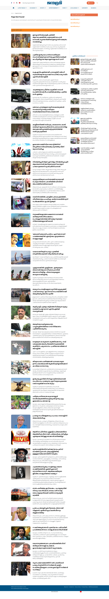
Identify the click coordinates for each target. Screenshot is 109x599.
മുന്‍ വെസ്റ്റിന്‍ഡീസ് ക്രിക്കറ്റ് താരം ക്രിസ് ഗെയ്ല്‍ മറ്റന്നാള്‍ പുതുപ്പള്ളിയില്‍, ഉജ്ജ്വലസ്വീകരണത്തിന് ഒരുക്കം (48, 451)
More (64, 8)
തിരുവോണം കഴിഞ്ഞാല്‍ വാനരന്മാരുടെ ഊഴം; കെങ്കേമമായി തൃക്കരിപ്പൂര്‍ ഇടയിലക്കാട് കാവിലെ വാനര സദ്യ (50, 363)
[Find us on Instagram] (14, 3)
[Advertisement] (84, 40)
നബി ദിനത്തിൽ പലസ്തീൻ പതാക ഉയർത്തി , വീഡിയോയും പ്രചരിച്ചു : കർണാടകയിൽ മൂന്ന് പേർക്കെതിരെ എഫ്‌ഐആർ (50, 199)
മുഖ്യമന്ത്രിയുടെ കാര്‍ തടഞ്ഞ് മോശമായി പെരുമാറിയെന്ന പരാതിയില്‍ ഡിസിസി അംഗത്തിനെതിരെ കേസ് (48, 181)
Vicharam (32, 8)
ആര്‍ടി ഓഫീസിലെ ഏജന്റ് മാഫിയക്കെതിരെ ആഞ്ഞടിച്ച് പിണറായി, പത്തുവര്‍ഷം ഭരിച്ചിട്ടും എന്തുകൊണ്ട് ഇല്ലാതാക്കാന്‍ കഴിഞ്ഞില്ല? (50, 434)
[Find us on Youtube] (19, 3)
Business (93, 8)
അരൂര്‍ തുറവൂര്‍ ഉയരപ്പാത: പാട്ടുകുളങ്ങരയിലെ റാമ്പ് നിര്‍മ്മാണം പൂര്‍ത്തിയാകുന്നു (47, 326)
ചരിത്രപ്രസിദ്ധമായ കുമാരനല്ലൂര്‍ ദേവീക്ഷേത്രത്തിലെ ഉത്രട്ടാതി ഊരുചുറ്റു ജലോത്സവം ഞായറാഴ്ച (48, 398)
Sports (42, 8)
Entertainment (53, 8)
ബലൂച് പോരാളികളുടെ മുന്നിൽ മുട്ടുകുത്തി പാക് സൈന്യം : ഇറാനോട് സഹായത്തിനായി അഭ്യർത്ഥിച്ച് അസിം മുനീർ (50, 291)
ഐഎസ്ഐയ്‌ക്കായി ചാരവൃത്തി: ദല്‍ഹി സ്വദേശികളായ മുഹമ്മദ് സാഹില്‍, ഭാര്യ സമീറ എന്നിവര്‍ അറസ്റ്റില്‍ (50, 74)
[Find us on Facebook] (11, 3)
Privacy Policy (85, 587)
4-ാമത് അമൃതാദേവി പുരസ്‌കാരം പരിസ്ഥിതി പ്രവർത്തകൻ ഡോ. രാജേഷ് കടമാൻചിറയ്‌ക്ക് (50, 528)
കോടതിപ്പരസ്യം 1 (75, 19)
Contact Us (71, 587)
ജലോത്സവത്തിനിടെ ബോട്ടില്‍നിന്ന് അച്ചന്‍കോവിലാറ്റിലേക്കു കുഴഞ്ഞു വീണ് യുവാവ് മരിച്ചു (48, 146)
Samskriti (85, 8)
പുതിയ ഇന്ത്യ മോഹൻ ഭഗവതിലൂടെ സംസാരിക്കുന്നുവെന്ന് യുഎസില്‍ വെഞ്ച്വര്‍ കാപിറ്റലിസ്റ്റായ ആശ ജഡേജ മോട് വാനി (49, 57)
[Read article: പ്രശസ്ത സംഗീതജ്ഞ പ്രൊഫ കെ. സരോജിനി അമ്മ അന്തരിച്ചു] (20, 421)
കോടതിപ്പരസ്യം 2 (75, 23)
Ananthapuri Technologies (23, 588)
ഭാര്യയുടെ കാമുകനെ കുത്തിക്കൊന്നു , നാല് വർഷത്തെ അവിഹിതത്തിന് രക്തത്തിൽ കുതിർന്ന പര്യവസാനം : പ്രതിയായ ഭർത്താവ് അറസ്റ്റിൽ (50, 345)
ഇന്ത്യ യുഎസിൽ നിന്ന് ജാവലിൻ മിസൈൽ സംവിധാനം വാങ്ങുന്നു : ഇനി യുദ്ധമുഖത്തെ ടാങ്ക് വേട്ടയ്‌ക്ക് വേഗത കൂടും (50, 381)
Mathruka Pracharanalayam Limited (19, 586)
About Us (66, 587)
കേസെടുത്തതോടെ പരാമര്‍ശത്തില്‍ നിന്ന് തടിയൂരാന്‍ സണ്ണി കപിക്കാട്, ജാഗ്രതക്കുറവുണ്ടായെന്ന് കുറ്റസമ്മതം (49, 545)
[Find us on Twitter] (16, 3)
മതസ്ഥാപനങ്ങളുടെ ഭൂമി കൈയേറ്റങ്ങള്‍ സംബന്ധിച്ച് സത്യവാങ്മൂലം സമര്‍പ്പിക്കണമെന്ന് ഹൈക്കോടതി (48, 109)
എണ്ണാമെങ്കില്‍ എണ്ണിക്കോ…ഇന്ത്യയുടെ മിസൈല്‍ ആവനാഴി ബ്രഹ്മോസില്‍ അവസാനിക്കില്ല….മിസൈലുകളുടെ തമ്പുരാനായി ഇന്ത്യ (48, 271)
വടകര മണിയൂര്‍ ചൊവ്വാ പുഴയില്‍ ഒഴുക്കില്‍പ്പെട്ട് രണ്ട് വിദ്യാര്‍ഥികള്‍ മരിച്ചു (48, 252)
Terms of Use (78, 587)
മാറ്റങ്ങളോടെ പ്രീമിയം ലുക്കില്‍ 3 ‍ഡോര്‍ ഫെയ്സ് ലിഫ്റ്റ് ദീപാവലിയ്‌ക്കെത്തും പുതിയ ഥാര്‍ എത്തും (50, 92)
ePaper (91, 3)
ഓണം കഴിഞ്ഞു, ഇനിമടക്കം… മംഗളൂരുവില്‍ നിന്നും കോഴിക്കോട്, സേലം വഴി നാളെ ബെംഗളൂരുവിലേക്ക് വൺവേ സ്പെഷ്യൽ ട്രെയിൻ (50, 491)
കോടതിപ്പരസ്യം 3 (75, 26)
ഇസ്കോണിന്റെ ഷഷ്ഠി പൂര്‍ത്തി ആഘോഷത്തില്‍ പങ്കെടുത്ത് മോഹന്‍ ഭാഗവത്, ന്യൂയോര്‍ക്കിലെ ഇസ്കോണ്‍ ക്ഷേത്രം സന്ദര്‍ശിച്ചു (50, 38)
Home (12, 13)
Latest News (21, 8)
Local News (73, 8)
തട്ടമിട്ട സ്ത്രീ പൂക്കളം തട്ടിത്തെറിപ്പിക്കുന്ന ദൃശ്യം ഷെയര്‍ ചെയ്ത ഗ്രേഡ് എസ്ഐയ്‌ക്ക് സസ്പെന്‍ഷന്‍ (50, 309)
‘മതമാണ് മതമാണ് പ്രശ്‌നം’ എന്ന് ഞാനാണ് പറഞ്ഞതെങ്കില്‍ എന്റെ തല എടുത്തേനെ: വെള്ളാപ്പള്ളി (49, 236)
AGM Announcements (93, 587)
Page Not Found (18, 13)
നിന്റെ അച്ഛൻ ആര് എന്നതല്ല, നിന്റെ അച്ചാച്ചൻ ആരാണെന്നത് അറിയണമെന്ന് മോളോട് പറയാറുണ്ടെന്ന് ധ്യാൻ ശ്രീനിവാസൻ (50, 164)
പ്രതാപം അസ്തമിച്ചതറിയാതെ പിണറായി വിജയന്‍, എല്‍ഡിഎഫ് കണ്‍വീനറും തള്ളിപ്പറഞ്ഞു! (48, 510)
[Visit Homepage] (54, 3)
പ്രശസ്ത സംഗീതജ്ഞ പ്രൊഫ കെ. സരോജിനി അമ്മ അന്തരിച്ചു (50, 417)
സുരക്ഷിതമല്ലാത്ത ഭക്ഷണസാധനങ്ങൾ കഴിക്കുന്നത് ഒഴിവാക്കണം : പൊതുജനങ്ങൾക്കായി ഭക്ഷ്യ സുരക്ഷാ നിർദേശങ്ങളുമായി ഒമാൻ (48, 217)
